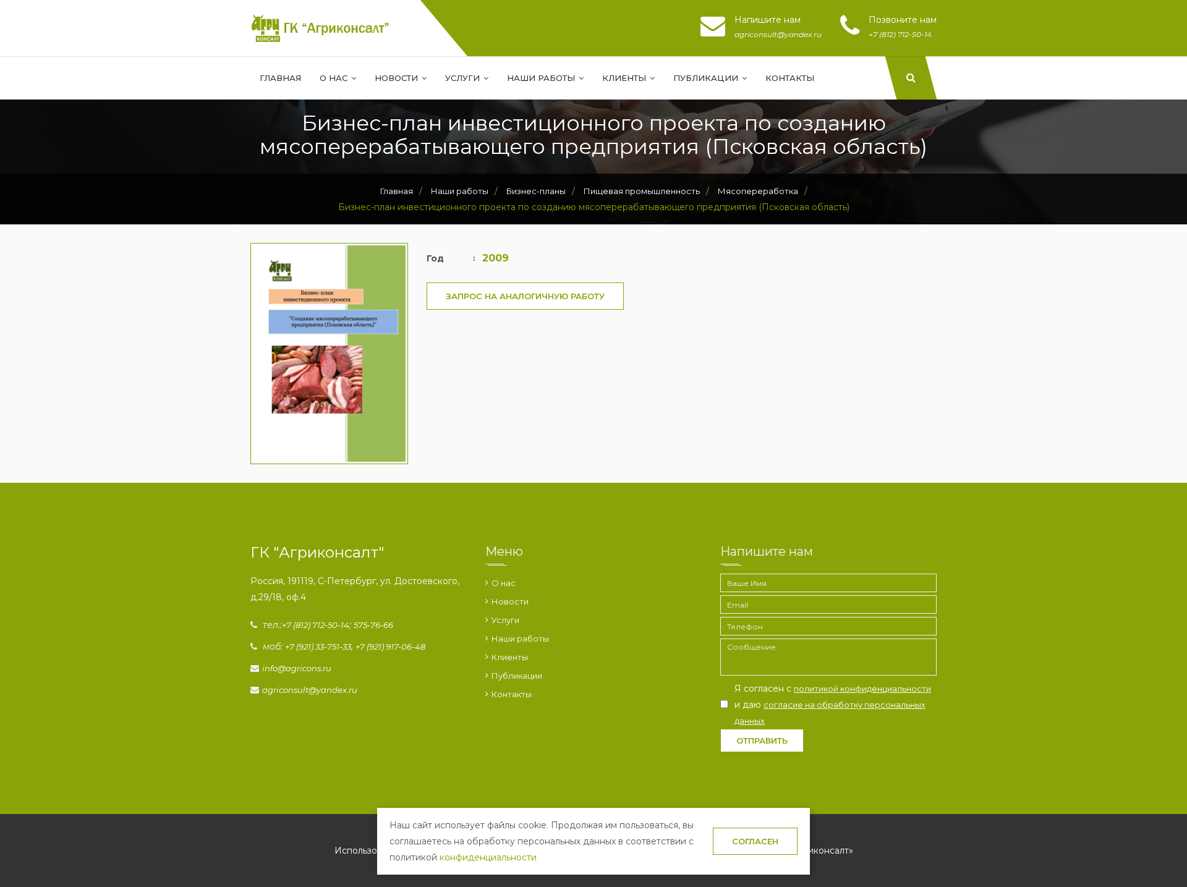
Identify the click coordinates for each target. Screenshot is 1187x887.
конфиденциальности (488, 857)
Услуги (463, 78)
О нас (335, 78)
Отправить (762, 740)
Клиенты (625, 78)
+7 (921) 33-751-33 (318, 646)
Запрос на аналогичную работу (525, 296)
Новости (397, 78)
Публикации (707, 78)
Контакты (789, 78)
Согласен (755, 841)
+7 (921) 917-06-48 (390, 646)
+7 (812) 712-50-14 (315, 625)
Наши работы (542, 78)
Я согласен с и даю (832, 704)
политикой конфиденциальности (862, 689)
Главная (280, 78)
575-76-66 (373, 625)
